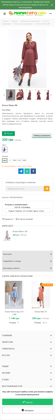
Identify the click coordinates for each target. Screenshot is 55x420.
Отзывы (5, 379)
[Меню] (4, 13)
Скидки (5, 366)
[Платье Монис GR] (6, 235)
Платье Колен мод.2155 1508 (14, 313)
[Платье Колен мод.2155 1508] (14, 295)
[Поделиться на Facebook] (33, 171)
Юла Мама (6, 110)
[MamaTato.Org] (27, 13)
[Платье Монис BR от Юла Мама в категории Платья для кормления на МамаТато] (10, 95)
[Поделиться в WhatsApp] (27, 171)
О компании (7, 335)
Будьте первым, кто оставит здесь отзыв (26, 210)
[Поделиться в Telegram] (21, 171)
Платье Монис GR (20, 231)
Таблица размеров (42, 136)
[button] (27, 254)
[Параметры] (50, 13)
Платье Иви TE (41, 312)
